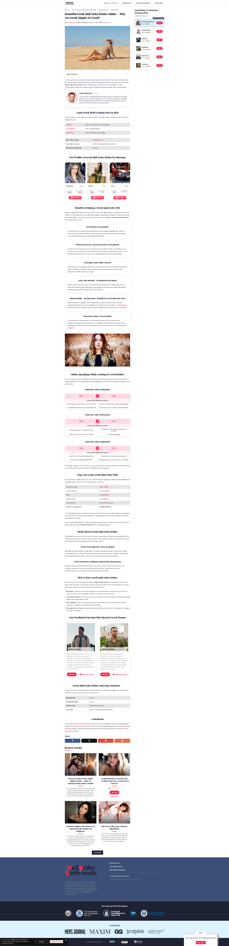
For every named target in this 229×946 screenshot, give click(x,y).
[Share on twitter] (89, 741)
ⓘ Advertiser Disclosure (141, 16)
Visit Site (72, 674)
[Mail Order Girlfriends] (69, 3)
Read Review (114, 796)
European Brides (103, 10)
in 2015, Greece (121, 305)
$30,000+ (72, 516)
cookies (12, 939)
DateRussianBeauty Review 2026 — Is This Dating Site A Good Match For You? (114, 781)
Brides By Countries (111, 3)
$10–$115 (125, 516)
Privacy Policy (115, 863)
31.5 (94, 148)
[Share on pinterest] (106, 741)
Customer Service (116, 866)
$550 (105, 503)
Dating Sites (126, 3)
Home (68, 10)
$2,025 (101, 513)
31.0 (90, 702)
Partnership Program (117, 870)
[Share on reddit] (122, 741)
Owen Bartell (72, 22)
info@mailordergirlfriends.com (119, 876)
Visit (159, 22)
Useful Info (159, 3)
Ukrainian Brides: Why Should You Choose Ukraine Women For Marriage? (80, 828)
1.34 (90, 706)
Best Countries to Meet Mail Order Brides (84, 10)
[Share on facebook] (73, 741)
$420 (107, 499)
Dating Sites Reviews (143, 3)
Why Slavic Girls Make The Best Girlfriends (114, 827)
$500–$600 (104, 487)
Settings (41, 941)
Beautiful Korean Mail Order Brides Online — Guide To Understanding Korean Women (81, 781)
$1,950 (107, 491)
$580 (107, 495)
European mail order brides (80, 724)
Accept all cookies (56, 941)
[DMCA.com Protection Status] (112, 942)
